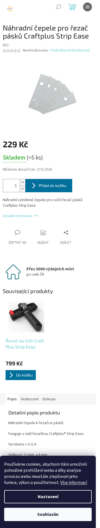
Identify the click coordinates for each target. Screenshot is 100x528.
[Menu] (87, 6)
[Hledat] (58, 6)
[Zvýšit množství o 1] (22, 182)
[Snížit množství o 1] (22, 189)
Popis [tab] (12, 399)
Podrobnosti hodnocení (70, 50)
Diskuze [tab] (49, 399)
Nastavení (48, 497)
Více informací (73, 483)
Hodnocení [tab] (30, 399)
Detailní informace (18, 216)
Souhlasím (48, 514)
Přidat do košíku (52, 185)
